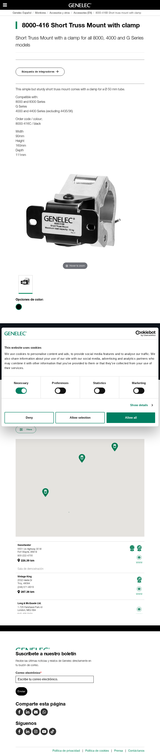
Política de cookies (97, 750)
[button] (45, 492)
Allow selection (80, 417)
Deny (29, 417)
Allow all (131, 417)
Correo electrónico (28, 672)
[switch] (60, 391)
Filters (29, 429)
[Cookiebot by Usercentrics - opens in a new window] (138, 333)
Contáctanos (136, 750)
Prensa (118, 750)
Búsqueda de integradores (38, 71)
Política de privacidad (66, 750)
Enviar (21, 691)
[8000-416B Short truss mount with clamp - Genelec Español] (36, 712)
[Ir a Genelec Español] (80, 5)
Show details (139, 405)
